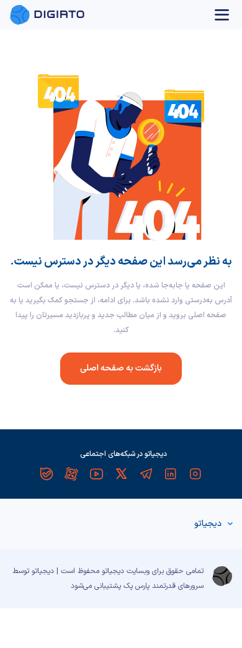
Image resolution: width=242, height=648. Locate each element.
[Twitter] (121, 474)
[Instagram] (195, 474)
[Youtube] (96, 474)
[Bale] (46, 474)
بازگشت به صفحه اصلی (121, 368)
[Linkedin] (171, 474)
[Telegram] (146, 474)
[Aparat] (71, 474)
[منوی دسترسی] (222, 15)
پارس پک (136, 586)
